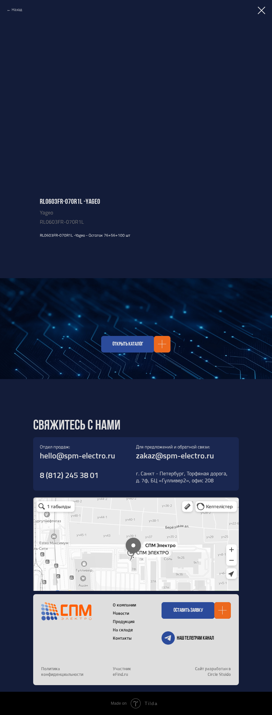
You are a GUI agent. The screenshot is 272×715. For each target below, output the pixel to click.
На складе (123, 629)
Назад (17, 10)
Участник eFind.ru (122, 671)
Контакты (122, 638)
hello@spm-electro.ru (77, 455)
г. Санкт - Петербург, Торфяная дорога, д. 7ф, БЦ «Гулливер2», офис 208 (182, 476)
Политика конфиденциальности (62, 671)
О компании (124, 604)
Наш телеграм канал (195, 638)
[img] (168, 638)
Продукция (124, 621)
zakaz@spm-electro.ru (175, 455)
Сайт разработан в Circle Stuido (213, 671)
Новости (121, 612)
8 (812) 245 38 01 (69, 475)
